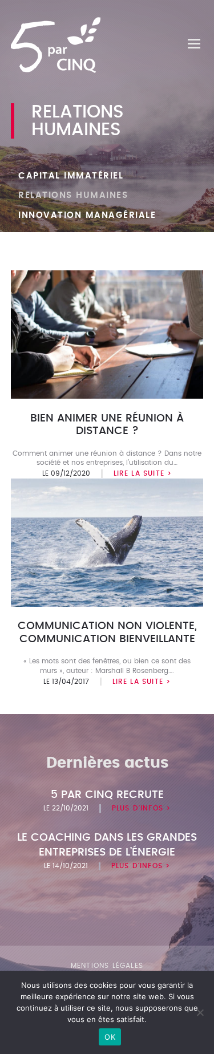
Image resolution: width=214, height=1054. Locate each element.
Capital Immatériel (70, 176)
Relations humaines (73, 195)
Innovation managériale (87, 215)
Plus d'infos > (141, 808)
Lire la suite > (143, 473)
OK (109, 1036)
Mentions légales (107, 965)
